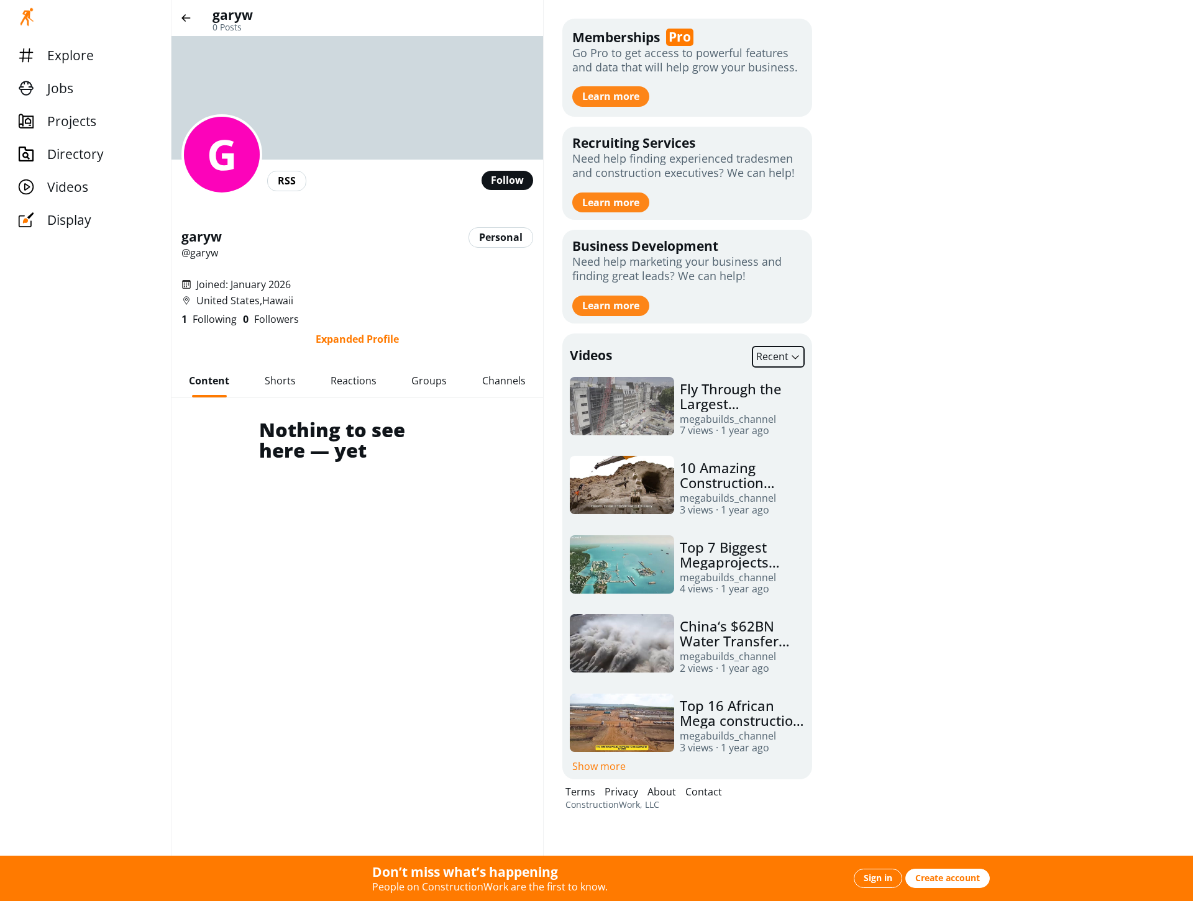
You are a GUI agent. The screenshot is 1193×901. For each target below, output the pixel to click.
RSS (287, 181)
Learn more (610, 96)
